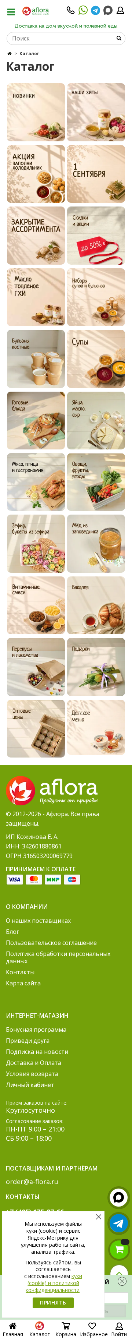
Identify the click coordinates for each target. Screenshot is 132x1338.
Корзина (65, 1334)
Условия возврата (32, 1073)
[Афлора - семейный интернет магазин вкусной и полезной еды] (35, 10)
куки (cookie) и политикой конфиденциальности (54, 1282)
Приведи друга (28, 1040)
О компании (27, 907)
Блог (12, 931)
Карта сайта (23, 983)
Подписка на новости (37, 1051)
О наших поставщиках (38, 920)
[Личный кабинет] (120, 12)
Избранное (94, 1334)
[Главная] (9, 53)
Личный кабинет (30, 1084)
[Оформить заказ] (119, 1250)
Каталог (39, 1334)
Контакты (20, 972)
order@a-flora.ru (32, 1181)
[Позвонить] (70, 12)
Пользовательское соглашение (51, 942)
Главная (13, 1334)
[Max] (108, 10)
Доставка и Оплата (33, 1062)
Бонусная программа (36, 1029)
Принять (53, 1302)
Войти (119, 1334)
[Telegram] (95, 13)
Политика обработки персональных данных (58, 957)
